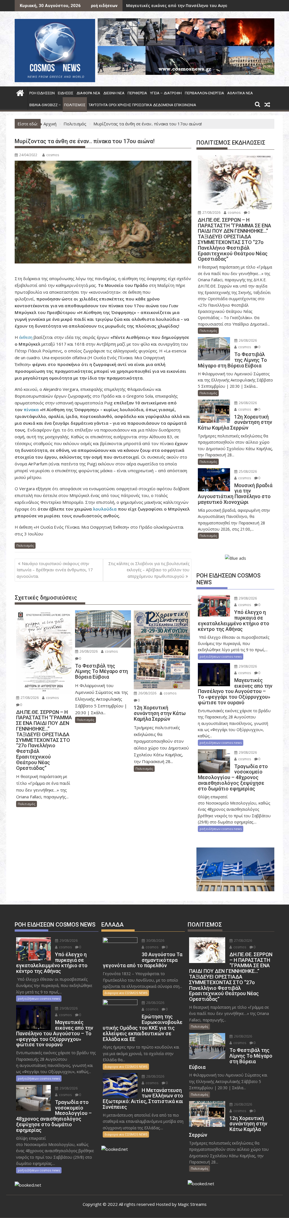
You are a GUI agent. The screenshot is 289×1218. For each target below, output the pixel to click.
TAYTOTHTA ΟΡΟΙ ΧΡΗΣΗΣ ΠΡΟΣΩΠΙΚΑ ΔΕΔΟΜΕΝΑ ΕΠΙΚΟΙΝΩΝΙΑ (142, 105)
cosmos (52, 154)
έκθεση (26, 337)
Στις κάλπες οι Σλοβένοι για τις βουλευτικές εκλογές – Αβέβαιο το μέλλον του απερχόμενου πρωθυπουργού (148, 570)
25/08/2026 (247, 471)
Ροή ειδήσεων (42, 93)
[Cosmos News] (20, 92)
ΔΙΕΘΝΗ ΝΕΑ (113, 93)
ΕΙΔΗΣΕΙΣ (65, 93)
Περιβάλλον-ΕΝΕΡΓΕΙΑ (204, 93)
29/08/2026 (247, 598)
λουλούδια (105, 509)
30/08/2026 (154, 940)
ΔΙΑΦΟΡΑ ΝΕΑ (88, 93)
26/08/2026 (88, 651)
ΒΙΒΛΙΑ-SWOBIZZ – (45, 105)
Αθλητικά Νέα (240, 93)
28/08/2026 (154, 1002)
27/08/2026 (29, 697)
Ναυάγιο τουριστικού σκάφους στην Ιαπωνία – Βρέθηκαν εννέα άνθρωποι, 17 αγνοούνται (55, 570)
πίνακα (31, 409)
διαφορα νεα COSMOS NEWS (125, 993)
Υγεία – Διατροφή (166, 93)
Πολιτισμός (75, 105)
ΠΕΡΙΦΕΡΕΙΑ (137, 93)
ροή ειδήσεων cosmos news (221, 656)
